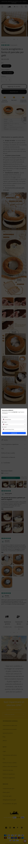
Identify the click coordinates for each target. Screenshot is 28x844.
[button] (14, 419)
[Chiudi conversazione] (26, 409)
